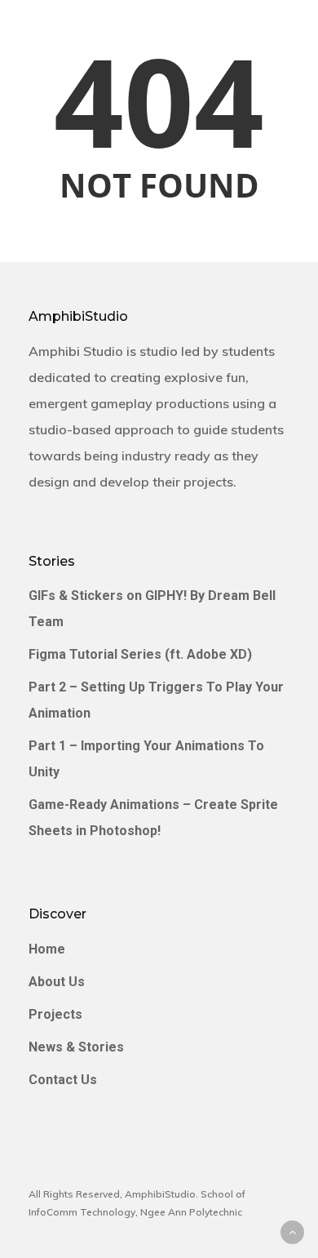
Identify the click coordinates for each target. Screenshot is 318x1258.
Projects (55, 1014)
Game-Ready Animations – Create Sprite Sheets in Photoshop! (153, 817)
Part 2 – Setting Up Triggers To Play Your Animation (156, 700)
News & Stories (76, 1047)
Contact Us (63, 1079)
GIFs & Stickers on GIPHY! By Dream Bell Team (152, 608)
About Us (57, 981)
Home (47, 949)
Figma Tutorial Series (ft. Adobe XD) (140, 654)
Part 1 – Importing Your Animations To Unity (146, 759)
